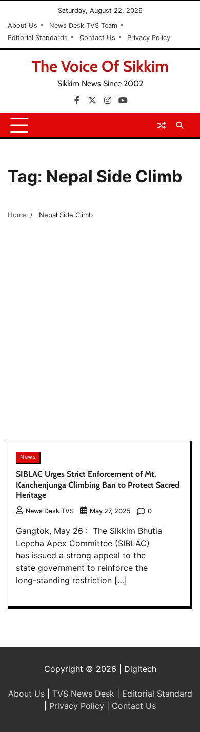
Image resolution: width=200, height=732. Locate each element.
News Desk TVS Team (83, 25)
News (28, 457)
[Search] (179, 125)
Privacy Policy (148, 38)
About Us (22, 25)
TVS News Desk (83, 693)
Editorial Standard (157, 693)
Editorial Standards (38, 38)
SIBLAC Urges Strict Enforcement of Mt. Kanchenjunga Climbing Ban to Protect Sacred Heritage (97, 484)
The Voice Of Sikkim (100, 66)
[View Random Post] (161, 125)
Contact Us (97, 38)
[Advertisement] (100, 336)
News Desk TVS (50, 511)
